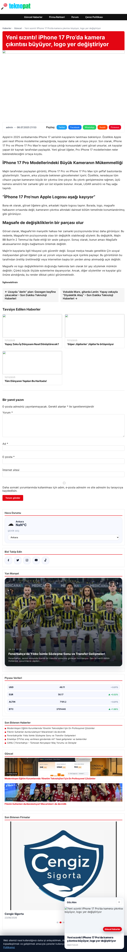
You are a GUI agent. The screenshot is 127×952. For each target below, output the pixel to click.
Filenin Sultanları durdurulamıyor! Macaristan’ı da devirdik (36, 731)
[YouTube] (36, 560)
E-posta (8, 456)
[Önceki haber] (110, 583)
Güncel (18, 28)
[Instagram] (27, 560)
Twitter (62, 127)
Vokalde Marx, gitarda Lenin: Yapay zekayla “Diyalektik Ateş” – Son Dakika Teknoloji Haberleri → (90, 295)
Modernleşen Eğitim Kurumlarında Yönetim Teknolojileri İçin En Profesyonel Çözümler (51, 728)
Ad (5, 443)
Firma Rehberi (57, 17)
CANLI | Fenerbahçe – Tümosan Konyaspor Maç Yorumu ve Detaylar (42, 742)
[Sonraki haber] (117, 583)
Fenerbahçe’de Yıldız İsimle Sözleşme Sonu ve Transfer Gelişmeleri (41, 735)
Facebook (75, 127)
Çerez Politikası (94, 17)
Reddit (103, 127)
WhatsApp (89, 127)
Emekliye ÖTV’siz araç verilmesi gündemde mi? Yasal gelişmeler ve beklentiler (47, 739)
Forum (75, 17)
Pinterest (115, 127)
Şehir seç (14, 531)
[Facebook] (8, 560)
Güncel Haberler (33, 17)
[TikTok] (45, 560)
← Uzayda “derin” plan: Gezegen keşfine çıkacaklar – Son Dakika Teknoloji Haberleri (30, 295)
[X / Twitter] (17, 560)
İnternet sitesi (10, 470)
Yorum (7, 412)
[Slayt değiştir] (58, 922)
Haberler (6, 28)
